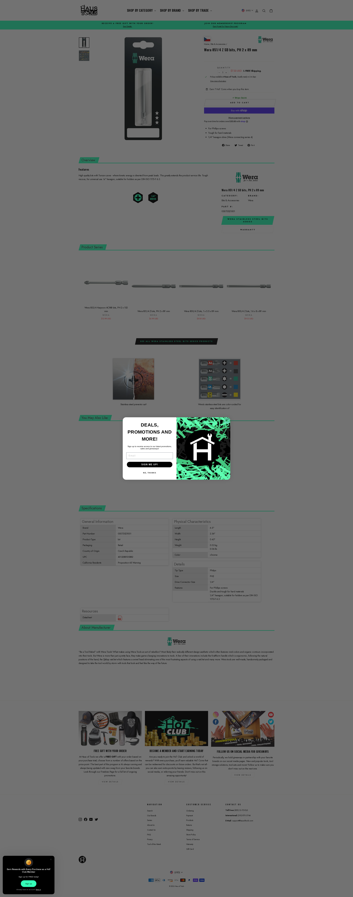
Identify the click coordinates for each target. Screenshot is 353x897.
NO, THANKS (149, 473)
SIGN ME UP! (149, 464)
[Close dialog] (227, 421)
